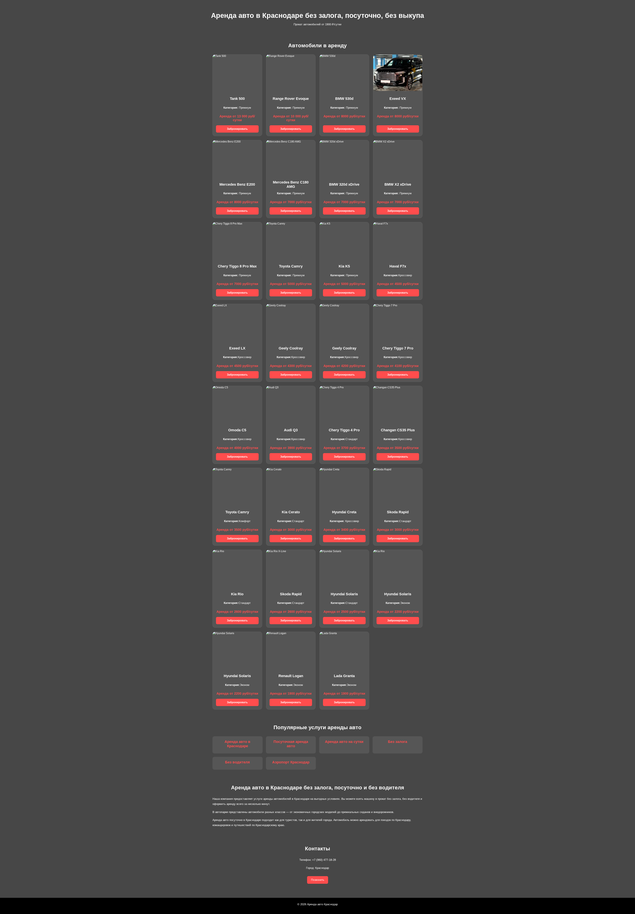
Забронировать (237, 128)
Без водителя (237, 762)
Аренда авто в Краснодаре (237, 744)
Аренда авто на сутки (344, 742)
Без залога (397, 742)
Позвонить (317, 879)
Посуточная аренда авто (291, 744)
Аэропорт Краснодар (290, 762)
